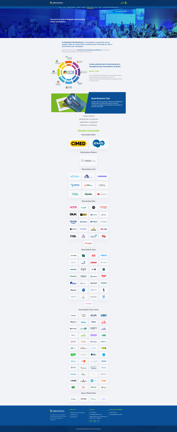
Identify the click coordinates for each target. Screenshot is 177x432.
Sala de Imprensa (73, 416)
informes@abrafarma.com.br (96, 414)
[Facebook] (91, 422)
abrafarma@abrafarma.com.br (115, 414)
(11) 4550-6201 (93, 412)
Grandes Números (74, 414)
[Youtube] (94, 422)
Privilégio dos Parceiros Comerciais (77, 412)
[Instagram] (98, 422)
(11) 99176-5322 (113, 412)
